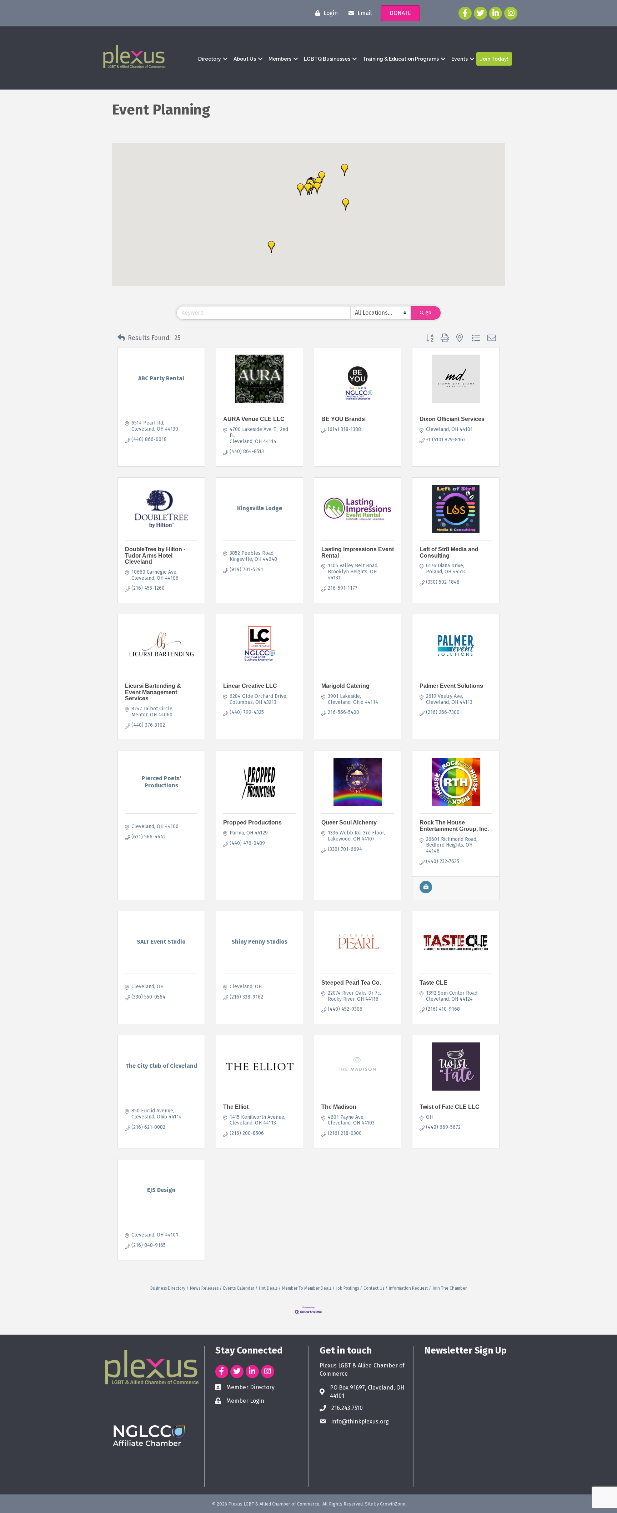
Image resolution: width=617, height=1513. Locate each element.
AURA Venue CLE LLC (254, 419)
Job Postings (347, 1288)
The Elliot (236, 1107)
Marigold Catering (345, 686)
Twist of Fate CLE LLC (450, 1107)
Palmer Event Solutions (451, 686)
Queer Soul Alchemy (349, 822)
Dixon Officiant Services (452, 419)
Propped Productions (252, 822)
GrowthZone (392, 1504)
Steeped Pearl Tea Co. (351, 983)
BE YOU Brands (343, 419)
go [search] (428, 313)
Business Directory (167, 1288)
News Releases (204, 1288)
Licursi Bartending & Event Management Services (153, 692)
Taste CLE (433, 983)
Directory (209, 59)
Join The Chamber (449, 1288)
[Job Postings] (426, 892)
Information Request (408, 1288)
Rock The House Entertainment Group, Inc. (454, 825)
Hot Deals (268, 1288)
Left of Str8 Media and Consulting (449, 552)
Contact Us (373, 1288)
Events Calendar (238, 1288)
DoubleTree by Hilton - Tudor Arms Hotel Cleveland (155, 555)
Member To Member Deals (306, 1288)
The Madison (338, 1107)
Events (459, 59)
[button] (271, 247)
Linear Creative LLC (250, 686)
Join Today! (494, 59)
